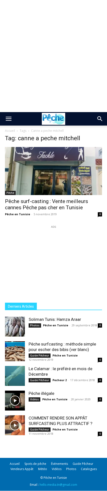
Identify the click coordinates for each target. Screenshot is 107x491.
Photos (35, 325)
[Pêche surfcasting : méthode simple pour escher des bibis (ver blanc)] (15, 351)
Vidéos (34, 399)
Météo (42, 469)
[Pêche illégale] (15, 401)
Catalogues (89, 469)
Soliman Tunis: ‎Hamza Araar (55, 319)
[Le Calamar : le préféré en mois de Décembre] (15, 376)
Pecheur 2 (60, 380)
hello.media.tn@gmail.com (58, 485)
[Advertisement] (53, 56)
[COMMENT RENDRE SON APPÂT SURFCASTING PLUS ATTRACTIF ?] (15, 425)
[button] (8, 119)
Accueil (10, 131)
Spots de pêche (35, 464)
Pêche (10, 193)
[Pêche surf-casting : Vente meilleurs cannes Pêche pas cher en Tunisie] (53, 171)
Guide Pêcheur (39, 355)
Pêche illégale (41, 393)
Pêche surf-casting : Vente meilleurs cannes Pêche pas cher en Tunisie (46, 204)
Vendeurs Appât (21, 469)
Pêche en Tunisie (17, 214)
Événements (59, 464)
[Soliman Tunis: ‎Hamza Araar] (15, 327)
